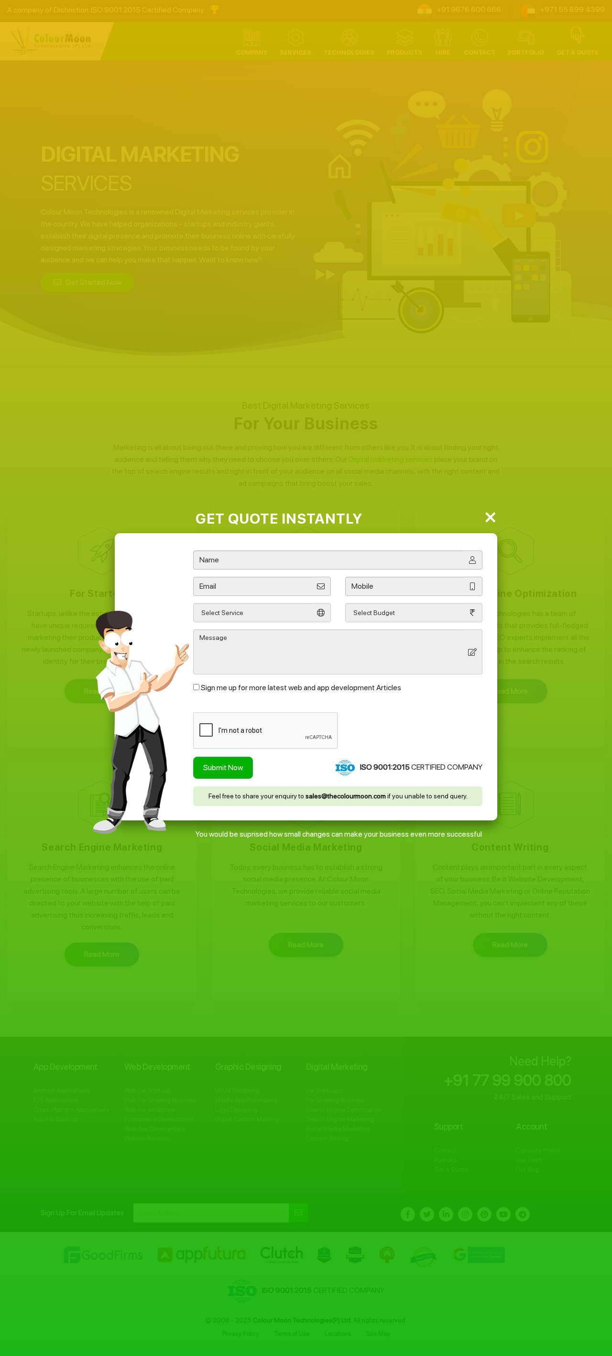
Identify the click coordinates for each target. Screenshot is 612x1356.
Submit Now (223, 767)
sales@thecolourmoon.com (346, 796)
